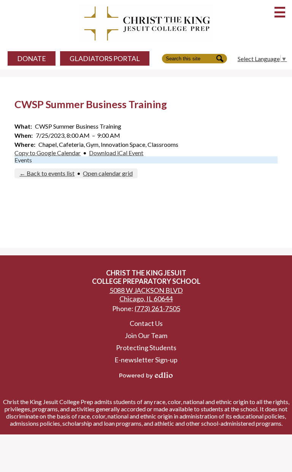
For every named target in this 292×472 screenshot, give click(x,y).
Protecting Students (146, 347)
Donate (31, 58)
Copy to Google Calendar (47, 152)
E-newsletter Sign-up (146, 360)
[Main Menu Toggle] (279, 12)
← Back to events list (47, 173)
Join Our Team (146, 335)
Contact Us (146, 323)
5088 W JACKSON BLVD (146, 294)
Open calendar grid (108, 173)
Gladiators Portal (105, 58)
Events (23, 160)
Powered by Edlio (146, 375)
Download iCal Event (116, 152)
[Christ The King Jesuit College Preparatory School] (146, 24)
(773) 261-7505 (157, 308)
